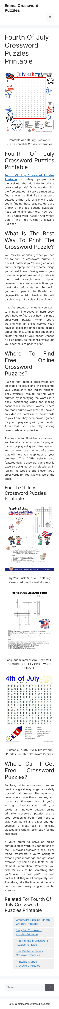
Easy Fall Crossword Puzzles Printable (29, 932)
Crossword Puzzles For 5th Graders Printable (33, 922)
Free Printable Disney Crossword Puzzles (29, 953)
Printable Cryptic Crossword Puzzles (28, 963)
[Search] (49, 987)
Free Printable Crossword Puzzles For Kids (32, 942)
